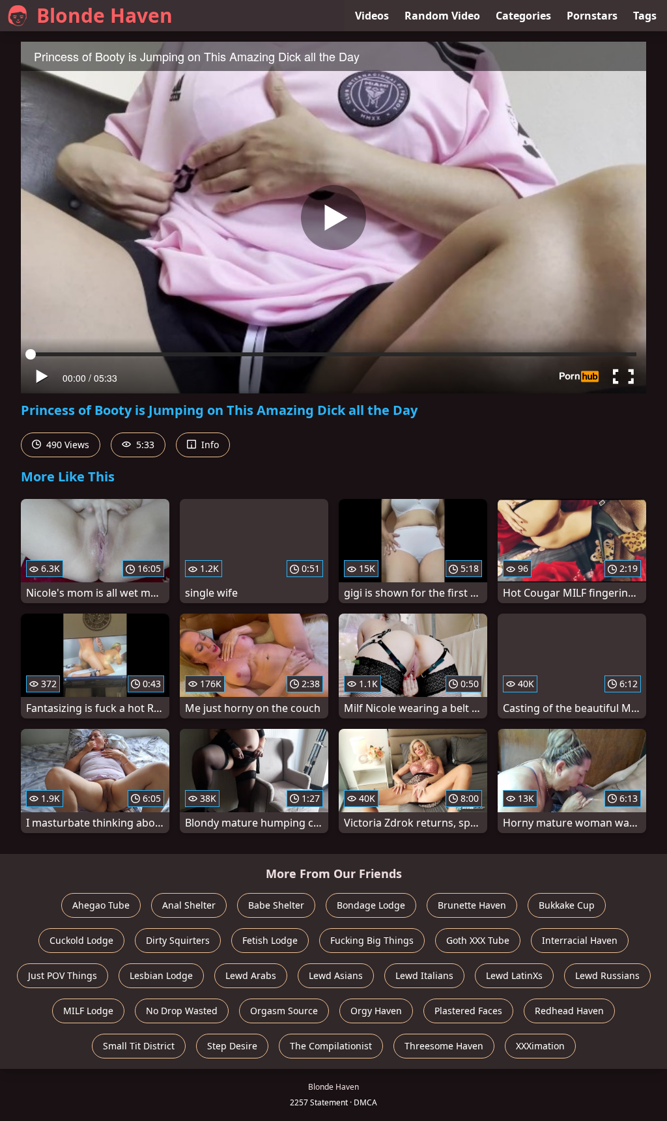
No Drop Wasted (182, 1010)
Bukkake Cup (567, 905)
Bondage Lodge (371, 905)
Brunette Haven (472, 905)
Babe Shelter (276, 905)
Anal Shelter (189, 905)
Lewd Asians (336, 975)
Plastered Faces (468, 1010)
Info (209, 444)
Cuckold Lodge (81, 940)
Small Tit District (139, 1046)
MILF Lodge (88, 1010)
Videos (372, 15)
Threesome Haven (443, 1046)
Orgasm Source (284, 1010)
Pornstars (592, 15)
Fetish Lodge (270, 940)
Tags (645, 15)
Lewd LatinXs (514, 975)
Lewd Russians (607, 975)
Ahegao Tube (101, 905)
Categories (523, 15)
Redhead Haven (569, 1010)
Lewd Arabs (250, 975)
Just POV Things (62, 975)
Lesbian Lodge (161, 975)
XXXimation (540, 1046)
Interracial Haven (579, 940)
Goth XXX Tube (477, 940)
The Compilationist (331, 1046)
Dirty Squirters (178, 940)
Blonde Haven (104, 15)
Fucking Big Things (372, 940)
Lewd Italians (424, 975)
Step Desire (232, 1046)
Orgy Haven (376, 1010)
